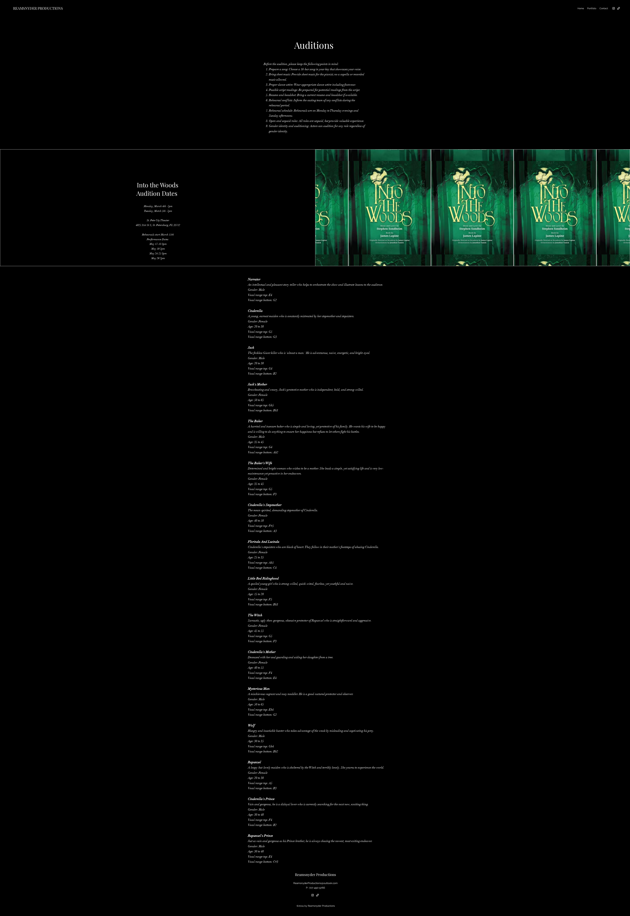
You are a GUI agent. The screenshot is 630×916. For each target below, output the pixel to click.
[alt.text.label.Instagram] (613, 8)
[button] (592, 8)
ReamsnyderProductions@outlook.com (315, 883)
